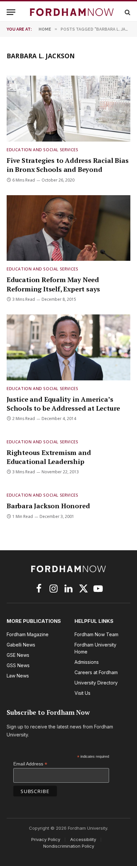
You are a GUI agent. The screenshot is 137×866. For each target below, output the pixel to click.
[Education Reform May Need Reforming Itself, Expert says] (68, 228)
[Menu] (11, 12)
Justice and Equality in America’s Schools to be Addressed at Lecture (63, 404)
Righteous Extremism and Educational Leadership (49, 457)
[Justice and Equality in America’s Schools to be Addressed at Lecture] (68, 347)
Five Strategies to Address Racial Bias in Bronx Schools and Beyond (67, 165)
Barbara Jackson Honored (48, 505)
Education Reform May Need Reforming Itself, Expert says (53, 284)
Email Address (30, 764)
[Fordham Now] (71, 12)
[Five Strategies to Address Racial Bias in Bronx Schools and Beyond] (68, 109)
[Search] (126, 12)
